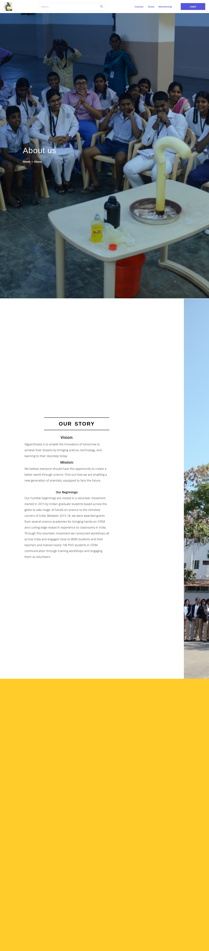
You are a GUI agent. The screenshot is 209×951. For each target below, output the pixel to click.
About (151, 6)
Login (193, 6)
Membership (165, 6)
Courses (139, 6)
